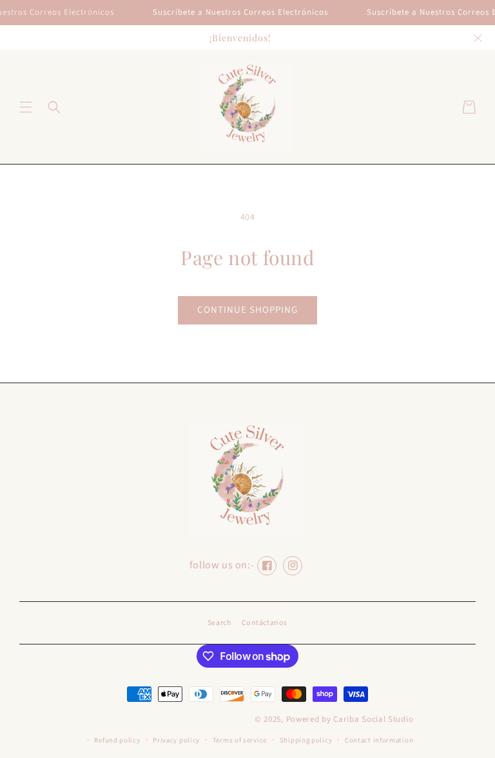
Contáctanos (265, 622)
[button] (26, 107)
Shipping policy (306, 740)
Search (220, 622)
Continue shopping (247, 310)
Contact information (379, 740)
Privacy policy (176, 740)
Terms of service (240, 740)
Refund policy (117, 740)
